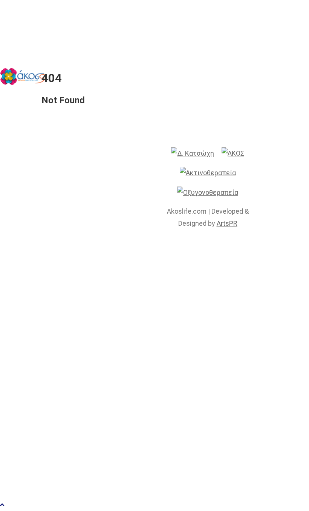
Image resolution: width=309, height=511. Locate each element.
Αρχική (97, 285)
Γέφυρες (101, 403)
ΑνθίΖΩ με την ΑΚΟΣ (133, 383)
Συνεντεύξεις (114, 364)
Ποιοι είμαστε (115, 305)
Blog (90, 423)
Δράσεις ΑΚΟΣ (116, 325)
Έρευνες (100, 344)
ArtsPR (227, 223)
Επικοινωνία (111, 442)
